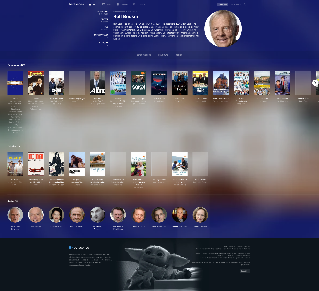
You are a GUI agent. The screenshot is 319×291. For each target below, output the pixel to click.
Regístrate (223, 4)
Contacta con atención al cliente (238, 249)
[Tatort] (15, 83)
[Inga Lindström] (262, 83)
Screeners (238, 255)
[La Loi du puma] (303, 83)
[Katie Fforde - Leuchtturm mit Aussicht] (138, 164)
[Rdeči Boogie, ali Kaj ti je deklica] (36, 164)
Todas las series (229, 247)
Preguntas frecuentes (218, 249)
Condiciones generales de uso (225, 253)
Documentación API (203, 249)
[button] (15, 218)
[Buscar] (244, 4)
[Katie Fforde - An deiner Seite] (180, 164)
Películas (163, 55)
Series (122, 11)
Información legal (201, 253)
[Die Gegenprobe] (159, 164)
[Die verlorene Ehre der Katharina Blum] (56, 164)
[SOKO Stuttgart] (138, 83)
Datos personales (244, 253)
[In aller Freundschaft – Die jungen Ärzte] (118, 83)
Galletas (211, 253)
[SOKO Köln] (180, 83)
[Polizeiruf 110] (159, 83)
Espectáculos (144, 55)
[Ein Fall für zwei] (56, 83)
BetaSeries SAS (221, 255)
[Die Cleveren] (282, 83)
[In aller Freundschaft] (241, 83)
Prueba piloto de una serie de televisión (213, 258)
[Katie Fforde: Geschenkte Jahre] (97, 164)
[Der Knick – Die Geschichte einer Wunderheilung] (118, 164)
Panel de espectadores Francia (239, 258)
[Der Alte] (97, 83)
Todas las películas (243, 247)
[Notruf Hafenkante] (221, 83)
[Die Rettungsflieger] (77, 83)
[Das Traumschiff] (200, 83)
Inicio (115, 11)
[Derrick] (36, 83)
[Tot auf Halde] (200, 164)
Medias (230, 255)
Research (246, 255)
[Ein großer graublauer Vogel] (77, 164)
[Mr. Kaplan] (15, 164)
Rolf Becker (132, 11)
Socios (179, 55)
